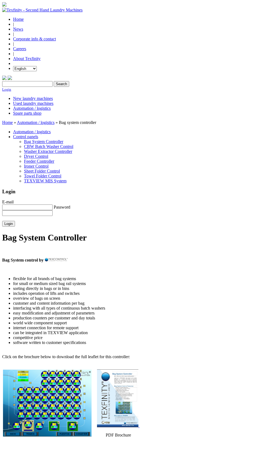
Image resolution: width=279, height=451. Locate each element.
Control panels (25, 136)
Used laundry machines (33, 103)
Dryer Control (36, 156)
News (18, 29)
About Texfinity (27, 58)
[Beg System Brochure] (118, 425)
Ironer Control (36, 166)
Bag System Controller (43, 141)
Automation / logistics (32, 108)
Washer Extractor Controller (48, 151)
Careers (19, 48)
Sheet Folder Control (42, 171)
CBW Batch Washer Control (48, 146)
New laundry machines (33, 98)
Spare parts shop (27, 113)
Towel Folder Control (42, 176)
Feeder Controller (39, 161)
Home (18, 19)
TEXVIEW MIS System (45, 181)
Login (6, 89)
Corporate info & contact (34, 39)
